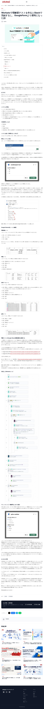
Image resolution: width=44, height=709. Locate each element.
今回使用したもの (7, 53)
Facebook (13, 613)
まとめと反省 (6, 77)
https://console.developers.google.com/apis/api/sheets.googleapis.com (25, 351)
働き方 (24, 698)
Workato (10, 596)
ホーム (2, 5)
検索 (34, 693)
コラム (24, 696)
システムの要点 (6, 51)
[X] (6, 692)
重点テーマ (25, 701)
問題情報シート (7, 61)
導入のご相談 (38, 604)
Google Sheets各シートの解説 (9, 59)
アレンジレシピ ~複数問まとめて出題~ (10, 75)
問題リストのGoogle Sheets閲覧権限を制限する (12, 70)
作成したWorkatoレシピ (8, 72)
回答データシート (8, 66)
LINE (20, 613)
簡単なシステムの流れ (8, 57)
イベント (24, 700)
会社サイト (35, 696)
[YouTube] (4, 692)
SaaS (6, 5)
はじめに (5, 48)
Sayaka (5, 21)
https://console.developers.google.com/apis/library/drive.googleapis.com (25, 353)
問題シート (6, 64)
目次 (3, 46)
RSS (34, 695)
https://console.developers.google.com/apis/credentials (29, 359)
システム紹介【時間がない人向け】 (10, 55)
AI (23, 691)
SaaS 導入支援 (29, 604)
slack (5, 596)
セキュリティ (25, 695)
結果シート (6, 68)
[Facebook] (9, 692)
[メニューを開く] (26, 2)
